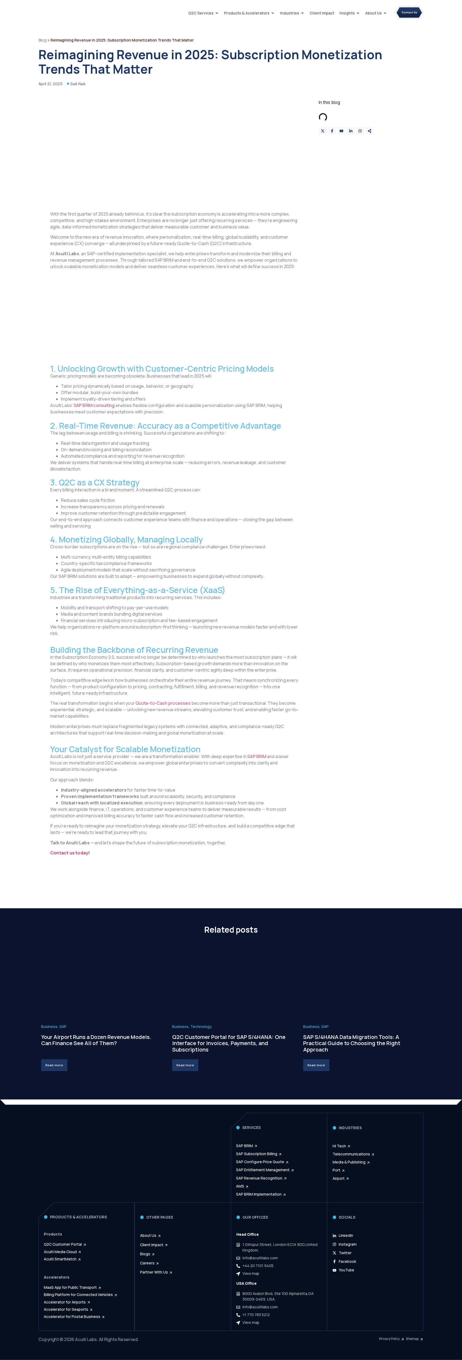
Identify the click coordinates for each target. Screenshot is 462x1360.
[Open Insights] (358, 13)
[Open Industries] (302, 13)
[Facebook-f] (332, 131)
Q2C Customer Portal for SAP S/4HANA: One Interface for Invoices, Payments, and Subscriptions (229, 1043)
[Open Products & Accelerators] (273, 13)
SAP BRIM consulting (94, 405)
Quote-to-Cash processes (163, 703)
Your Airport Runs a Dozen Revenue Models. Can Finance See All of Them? (96, 1040)
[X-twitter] (323, 131)
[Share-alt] (369, 131)
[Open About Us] (385, 13)
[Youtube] (341, 131)
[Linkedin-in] (351, 131)
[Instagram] (360, 131)
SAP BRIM (256, 756)
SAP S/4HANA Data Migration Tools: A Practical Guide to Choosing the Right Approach (351, 1043)
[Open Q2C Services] (217, 13)
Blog (42, 40)
